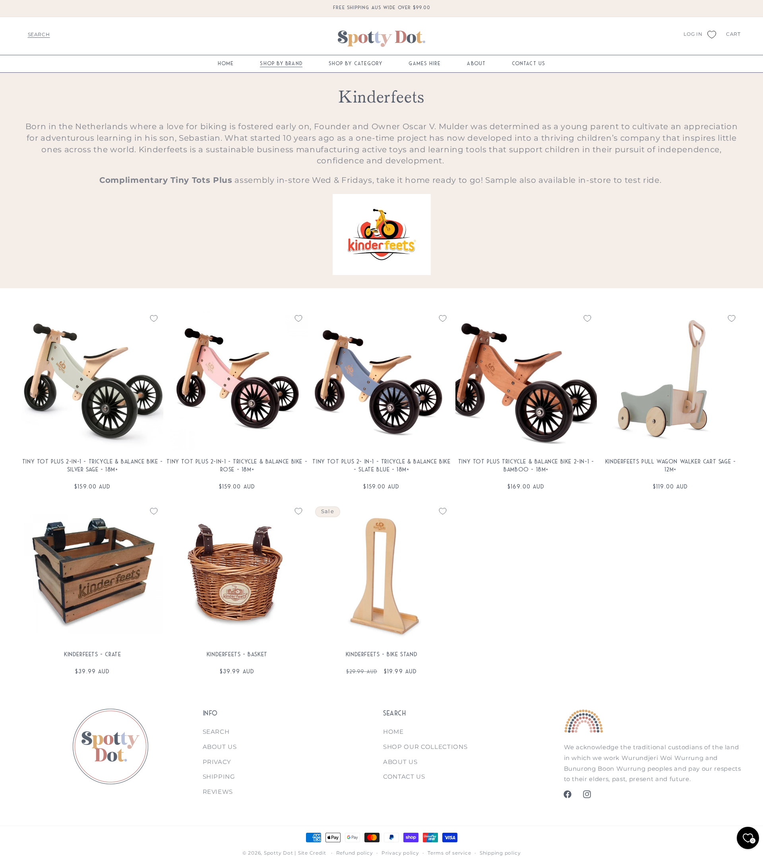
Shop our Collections (425, 746)
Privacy (217, 762)
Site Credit (312, 853)
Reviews (218, 791)
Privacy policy (400, 853)
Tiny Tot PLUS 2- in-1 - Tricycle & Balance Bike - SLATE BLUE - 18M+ (381, 465)
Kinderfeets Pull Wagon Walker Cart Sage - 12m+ (670, 465)
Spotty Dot (278, 853)
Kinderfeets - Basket (237, 654)
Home (393, 731)
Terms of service (449, 853)
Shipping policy (500, 853)
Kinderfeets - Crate (92, 654)
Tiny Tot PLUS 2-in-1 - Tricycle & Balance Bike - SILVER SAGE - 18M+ (92, 465)
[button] (39, 34)
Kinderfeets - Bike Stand (381, 654)
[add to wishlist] (153, 318)
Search (216, 731)
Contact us (404, 776)
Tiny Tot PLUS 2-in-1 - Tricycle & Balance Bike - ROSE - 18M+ (237, 465)
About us (220, 746)
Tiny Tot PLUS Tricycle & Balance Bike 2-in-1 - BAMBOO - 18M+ (526, 465)
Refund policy (354, 853)
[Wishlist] (711, 34)
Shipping (219, 776)
